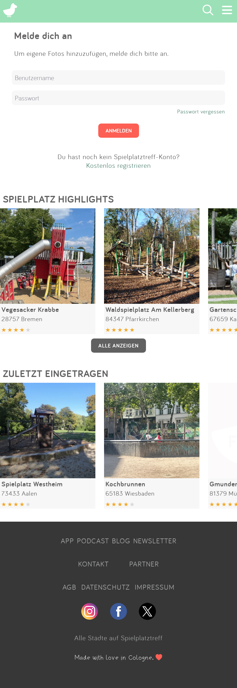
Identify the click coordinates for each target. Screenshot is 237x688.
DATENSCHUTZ (105, 587)
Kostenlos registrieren (118, 165)
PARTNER (144, 564)
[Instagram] (89, 617)
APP (67, 540)
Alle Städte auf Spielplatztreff (118, 637)
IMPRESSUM (155, 587)
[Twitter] (147, 617)
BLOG (121, 540)
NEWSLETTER (155, 540)
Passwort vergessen (201, 111)
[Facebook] (118, 617)
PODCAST (93, 540)
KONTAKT (93, 564)
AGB (69, 587)
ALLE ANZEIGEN (118, 345)
